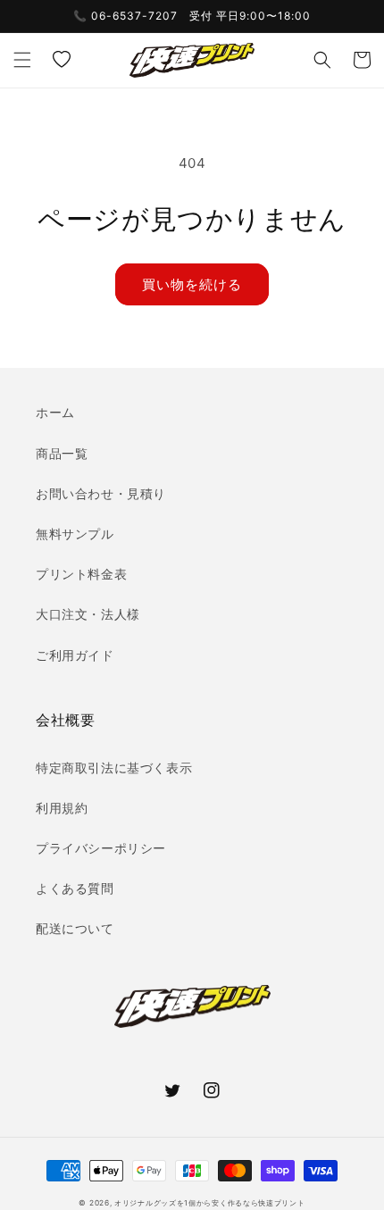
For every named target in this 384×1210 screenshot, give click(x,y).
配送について (75, 928)
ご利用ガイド (75, 655)
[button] (22, 59)
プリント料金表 (81, 573)
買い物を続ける (192, 284)
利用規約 (62, 807)
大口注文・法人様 (88, 614)
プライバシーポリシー (101, 847)
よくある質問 (75, 888)
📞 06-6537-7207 (125, 15)
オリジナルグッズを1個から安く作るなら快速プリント (209, 1202)
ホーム (55, 412)
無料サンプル (75, 533)
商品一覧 (62, 453)
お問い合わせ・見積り (101, 493)
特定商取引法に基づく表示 (114, 767)
